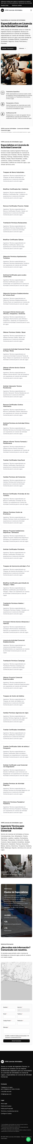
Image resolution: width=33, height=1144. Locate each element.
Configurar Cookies (6, 1113)
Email (5, 1014)
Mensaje (6, 1027)
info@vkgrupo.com (6, 1094)
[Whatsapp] (28, 1139)
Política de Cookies (6, 1106)
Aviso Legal (4, 1103)
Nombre (5, 1007)
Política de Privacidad (20, 1035)
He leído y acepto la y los (17, 1036)
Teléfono (20, 1014)
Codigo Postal (7, 1020)
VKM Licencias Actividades (13, 10)
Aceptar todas (4, 5)
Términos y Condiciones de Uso (13, 1037)
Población (20, 1020)
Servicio (19, 1007)
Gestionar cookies (17, 5)
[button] (16, 981)
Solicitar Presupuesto (8, 48)
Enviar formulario (16, 1040)
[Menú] (31, 10)
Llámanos (21, 48)
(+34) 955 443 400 (6, 1091)
